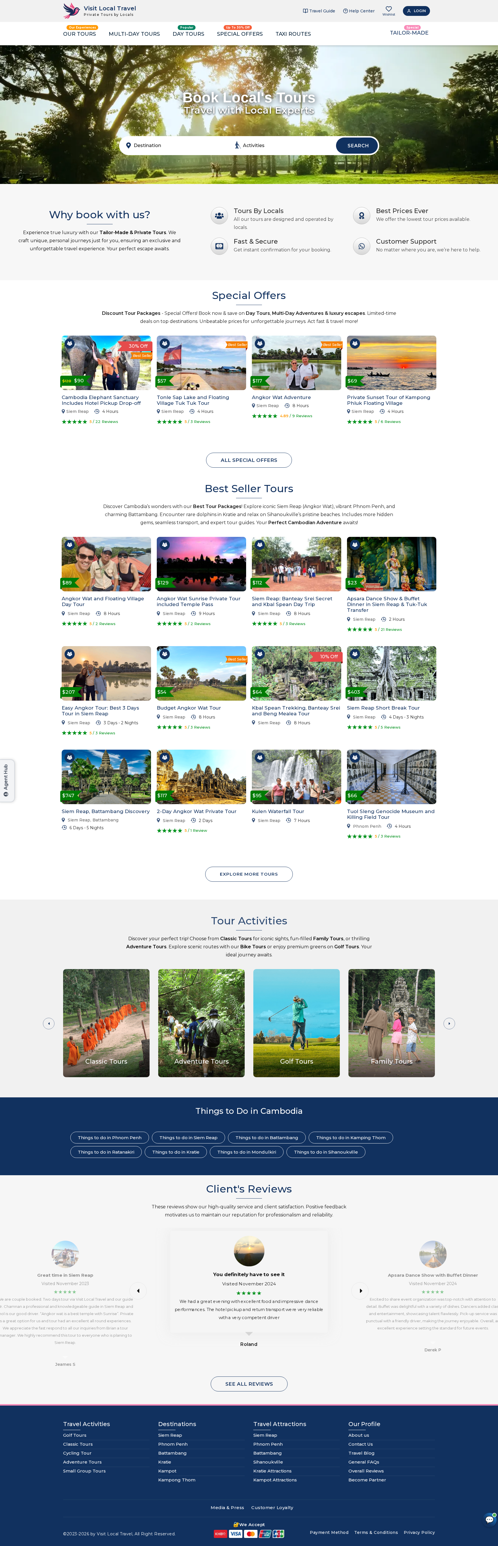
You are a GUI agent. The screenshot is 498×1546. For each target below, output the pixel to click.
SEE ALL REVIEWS (249, 1384)
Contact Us (360, 1444)
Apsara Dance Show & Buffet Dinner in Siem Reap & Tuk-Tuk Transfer (387, 604)
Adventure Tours (82, 1462)
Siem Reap (77, 411)
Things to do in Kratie (175, 1152)
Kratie (164, 1462)
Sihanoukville (268, 1462)
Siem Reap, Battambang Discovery (106, 811)
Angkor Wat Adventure (281, 397)
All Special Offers (249, 460)
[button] (449, 1023)
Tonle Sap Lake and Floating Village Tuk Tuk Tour (193, 400)
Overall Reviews (366, 1471)
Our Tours (79, 34)
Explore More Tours (249, 874)
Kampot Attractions (275, 1480)
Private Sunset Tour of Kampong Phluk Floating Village (388, 400)
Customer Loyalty (272, 1507)
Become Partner (367, 1480)
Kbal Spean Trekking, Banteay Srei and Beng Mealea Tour (296, 710)
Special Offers (240, 34)
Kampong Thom (176, 1480)
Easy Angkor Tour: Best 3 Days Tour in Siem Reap (100, 710)
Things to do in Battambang (266, 1137)
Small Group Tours (84, 1471)
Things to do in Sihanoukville (326, 1152)
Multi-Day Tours (134, 34)
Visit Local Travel (110, 8)
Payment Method (329, 1532)
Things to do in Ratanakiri (106, 1152)
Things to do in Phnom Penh (110, 1137)
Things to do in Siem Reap (188, 1137)
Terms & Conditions (376, 1532)
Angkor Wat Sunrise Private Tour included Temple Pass (199, 601)
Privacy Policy (419, 1532)
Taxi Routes (293, 34)
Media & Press (227, 1507)
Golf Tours (74, 1435)
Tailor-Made (409, 33)
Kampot (167, 1471)
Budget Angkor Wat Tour (189, 708)
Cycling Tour (77, 1453)
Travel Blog (361, 1453)
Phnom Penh (367, 826)
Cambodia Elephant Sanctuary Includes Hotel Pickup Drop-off (101, 400)
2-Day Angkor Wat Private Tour (197, 811)
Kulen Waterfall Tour (278, 811)
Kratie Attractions (272, 1471)
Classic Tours (78, 1444)
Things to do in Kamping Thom (351, 1137)
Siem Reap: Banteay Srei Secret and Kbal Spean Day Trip (292, 601)
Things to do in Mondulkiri (246, 1152)
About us (358, 1435)
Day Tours (188, 34)
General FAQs (363, 1462)
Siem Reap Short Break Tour (383, 708)
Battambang (105, 820)
